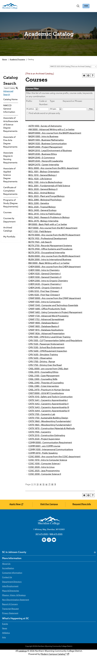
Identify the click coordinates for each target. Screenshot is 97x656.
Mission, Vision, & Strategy (14, 595)
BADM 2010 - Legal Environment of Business (50, 151)
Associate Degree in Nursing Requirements (10, 158)
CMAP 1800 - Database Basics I (43, 323)
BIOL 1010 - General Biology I (42, 175)
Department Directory (12, 582)
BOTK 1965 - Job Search (40, 242)
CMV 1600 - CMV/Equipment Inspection (47, 351)
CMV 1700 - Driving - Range (41, 362)
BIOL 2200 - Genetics (38, 203)
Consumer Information (12, 573)
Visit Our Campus (49, 504)
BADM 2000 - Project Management (45, 147)
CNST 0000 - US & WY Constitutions (46, 393)
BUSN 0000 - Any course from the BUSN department (54, 256)
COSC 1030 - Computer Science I (44, 464)
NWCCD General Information (9, 109)
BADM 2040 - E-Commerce (41, 158)
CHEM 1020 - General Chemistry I (44, 274)
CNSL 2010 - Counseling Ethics (43, 372)
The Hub (86, 6)
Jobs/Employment (10, 586)
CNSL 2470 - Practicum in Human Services (49, 390)
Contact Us (7, 577)
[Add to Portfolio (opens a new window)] (84, 75)
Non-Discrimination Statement (15, 600)
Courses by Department (9, 220)
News (4, 628)
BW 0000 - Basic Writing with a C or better (49, 263)
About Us (6, 564)
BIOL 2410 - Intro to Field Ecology (44, 214)
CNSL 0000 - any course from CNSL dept (48, 369)
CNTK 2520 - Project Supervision (44, 439)
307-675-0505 (41, 534)
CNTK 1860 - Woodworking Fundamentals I (49, 421)
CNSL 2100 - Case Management (43, 376)
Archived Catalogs (7, 229)
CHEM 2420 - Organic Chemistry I (44, 284)
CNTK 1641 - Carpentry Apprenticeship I (48, 400)
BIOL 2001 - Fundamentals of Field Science (49, 186)
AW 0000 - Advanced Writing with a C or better (51, 130)
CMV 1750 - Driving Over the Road (45, 365)
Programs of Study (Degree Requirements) (10, 203)
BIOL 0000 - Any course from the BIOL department (53, 168)
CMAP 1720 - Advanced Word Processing (48, 316)
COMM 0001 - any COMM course (44, 446)
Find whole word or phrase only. (44, 113)
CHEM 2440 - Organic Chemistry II (45, 288)
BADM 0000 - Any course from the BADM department (54, 133)
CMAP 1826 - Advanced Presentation (46, 334)
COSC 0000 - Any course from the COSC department (54, 457)
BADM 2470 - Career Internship (43, 165)
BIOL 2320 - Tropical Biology (42, 207)
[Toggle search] (78, 6)
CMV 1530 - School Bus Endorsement (46, 348)
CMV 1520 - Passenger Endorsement (46, 344)
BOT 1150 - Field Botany (39, 232)
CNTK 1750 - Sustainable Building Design (48, 418)
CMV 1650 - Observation (40, 358)
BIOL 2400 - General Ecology (42, 210)
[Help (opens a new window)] (93, 75)
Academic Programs (17, 59)
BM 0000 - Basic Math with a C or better (47, 225)
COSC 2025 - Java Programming (44, 471)
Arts (4, 637)
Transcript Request (10, 609)
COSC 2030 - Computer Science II (44, 474)
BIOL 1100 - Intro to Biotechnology (45, 182)
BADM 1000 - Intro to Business (43, 137)
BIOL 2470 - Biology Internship (43, 221)
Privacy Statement (10, 613)
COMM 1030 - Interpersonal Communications (50, 450)
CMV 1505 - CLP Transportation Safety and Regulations (55, 341)
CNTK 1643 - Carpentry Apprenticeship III (48, 408)
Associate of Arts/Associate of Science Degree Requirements (10, 124)
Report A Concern (10, 604)
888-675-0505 (56, 534)
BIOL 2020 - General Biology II (42, 189)
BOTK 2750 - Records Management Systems (50, 246)
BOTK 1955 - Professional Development (47, 239)
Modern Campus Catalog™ (53, 654)
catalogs (22, 651)
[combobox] (73, 66)
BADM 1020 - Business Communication (47, 144)
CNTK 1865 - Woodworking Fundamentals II (50, 425)
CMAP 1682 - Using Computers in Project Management (55, 312)
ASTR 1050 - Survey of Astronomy (45, 126)
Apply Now (15, 504)
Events (5, 624)
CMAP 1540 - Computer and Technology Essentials (53, 306)
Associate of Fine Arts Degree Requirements (10, 142)
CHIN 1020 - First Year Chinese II (44, 295)
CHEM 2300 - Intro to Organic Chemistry (48, 281)
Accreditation (8, 568)
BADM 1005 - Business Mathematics (46, 140)
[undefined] (95, 552)
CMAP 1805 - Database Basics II (43, 327)
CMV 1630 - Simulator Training (43, 355)
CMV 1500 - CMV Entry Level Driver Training (49, 337)
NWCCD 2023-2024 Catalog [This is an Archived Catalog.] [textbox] (70, 66)
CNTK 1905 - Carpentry (39, 432)
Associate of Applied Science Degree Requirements (10, 175)
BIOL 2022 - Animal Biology (41, 193)
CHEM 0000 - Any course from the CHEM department (54, 267)
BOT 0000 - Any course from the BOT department (52, 228)
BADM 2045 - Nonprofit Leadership (45, 161)
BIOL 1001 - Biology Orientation (43, 172)
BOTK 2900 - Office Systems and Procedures (50, 249)
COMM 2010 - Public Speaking (43, 453)
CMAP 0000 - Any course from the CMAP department (54, 298)
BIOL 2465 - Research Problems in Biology (49, 218)
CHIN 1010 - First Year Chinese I (43, 291)
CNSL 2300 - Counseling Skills (42, 379)
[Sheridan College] (10, 6)
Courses (7, 213)
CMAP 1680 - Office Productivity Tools (47, 309)
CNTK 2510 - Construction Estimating (46, 436)
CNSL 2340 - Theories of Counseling (46, 383)
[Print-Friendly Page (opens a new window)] (88, 75)
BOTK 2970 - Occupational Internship (46, 253)
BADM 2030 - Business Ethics (42, 154)
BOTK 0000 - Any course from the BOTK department (54, 235)
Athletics (6, 633)
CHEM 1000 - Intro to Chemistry (44, 270)
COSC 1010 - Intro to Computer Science (47, 460)
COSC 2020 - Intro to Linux (41, 467)
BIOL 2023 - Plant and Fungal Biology (46, 196)
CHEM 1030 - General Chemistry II (44, 277)
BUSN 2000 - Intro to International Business (49, 260)
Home (4, 59)
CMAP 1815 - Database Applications (45, 330)
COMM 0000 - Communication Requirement (50, 443)
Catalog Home (10, 100)
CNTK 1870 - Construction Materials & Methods (51, 429)
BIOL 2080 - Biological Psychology (45, 200)
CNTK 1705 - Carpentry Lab (41, 415)
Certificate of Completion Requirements (10, 191)
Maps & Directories (10, 591)
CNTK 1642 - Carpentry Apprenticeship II (48, 404)
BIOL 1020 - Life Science (40, 179)
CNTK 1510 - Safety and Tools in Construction (50, 397)
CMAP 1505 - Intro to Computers (44, 302)
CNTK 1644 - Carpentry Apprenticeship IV (49, 411)
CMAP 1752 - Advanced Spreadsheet (46, 320)
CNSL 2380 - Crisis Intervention (43, 386)
